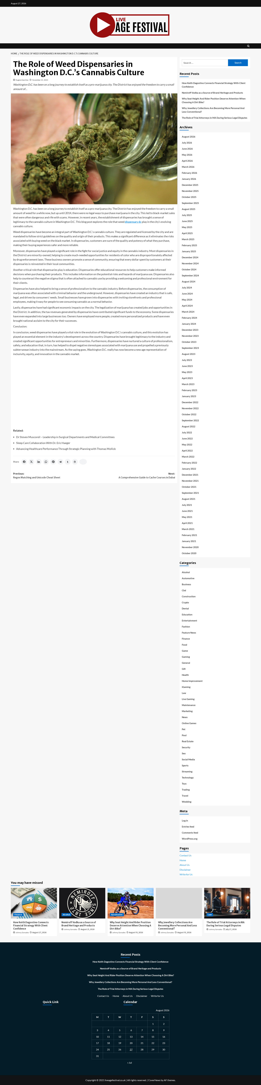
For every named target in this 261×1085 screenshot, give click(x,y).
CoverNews (154, 1080)
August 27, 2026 (39, 932)
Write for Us (186, 874)
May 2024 (187, 299)
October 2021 (189, 486)
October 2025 (189, 197)
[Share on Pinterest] (53, 462)
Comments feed (190, 832)
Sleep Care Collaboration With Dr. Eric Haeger (43, 443)
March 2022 (188, 456)
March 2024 (188, 311)
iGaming (186, 687)
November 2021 (190, 480)
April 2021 (187, 523)
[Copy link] (83, 462)
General (186, 662)
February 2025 (189, 245)
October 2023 (189, 342)
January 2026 (189, 179)
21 (142, 1043)
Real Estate (187, 741)
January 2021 (189, 541)
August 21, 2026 (88, 929)
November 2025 (190, 191)
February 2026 (189, 172)
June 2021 (187, 511)
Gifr (184, 668)
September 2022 (190, 420)
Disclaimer (185, 869)
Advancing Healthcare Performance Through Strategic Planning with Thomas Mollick (66, 448)
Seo (184, 753)
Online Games (189, 723)
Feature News (189, 632)
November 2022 (190, 408)
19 (119, 1043)
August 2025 (188, 209)
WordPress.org (189, 838)
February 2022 (189, 462)
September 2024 (190, 275)
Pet (183, 729)
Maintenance (188, 705)
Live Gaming (188, 699)
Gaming (186, 656)
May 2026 (187, 154)
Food (184, 644)
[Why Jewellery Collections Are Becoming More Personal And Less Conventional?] (179, 903)
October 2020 (189, 553)
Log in (185, 820)
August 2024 (188, 281)
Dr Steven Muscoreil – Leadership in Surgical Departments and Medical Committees (65, 437)
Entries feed (188, 826)
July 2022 (187, 432)
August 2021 (188, 499)
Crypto (185, 602)
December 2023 (190, 329)
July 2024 (187, 287)
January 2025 (189, 251)
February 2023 (189, 390)
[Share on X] (31, 462)
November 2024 (190, 263)
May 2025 (187, 227)
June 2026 (187, 148)
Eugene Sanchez (22, 80)
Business (186, 584)
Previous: (36, 475)
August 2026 (188, 136)
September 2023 (190, 348)
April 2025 (187, 233)
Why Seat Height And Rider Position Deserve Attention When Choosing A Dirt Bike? (214, 100)
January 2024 (189, 323)
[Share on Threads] (75, 462)
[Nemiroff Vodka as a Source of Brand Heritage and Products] (82, 903)
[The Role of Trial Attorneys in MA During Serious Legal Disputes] (227, 903)
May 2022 (187, 444)
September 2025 (190, 203)
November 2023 (190, 335)
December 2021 (190, 474)
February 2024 (189, 317)
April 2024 (187, 305)
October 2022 (189, 414)
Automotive (188, 578)
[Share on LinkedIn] (39, 462)
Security (186, 747)
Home (183, 860)
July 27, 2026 (231, 929)
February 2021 (189, 535)
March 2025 (188, 239)
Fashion (186, 626)
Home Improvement (192, 681)
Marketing (187, 711)
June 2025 (187, 221)
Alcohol (186, 572)
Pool (184, 735)
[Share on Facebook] (24, 462)
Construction (189, 596)
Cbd (184, 590)
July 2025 (187, 215)
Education (187, 614)
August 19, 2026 (136, 932)
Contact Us (185, 855)
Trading (186, 789)
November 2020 (190, 547)
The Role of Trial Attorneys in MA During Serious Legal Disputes (214, 117)
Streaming (187, 771)
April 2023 (187, 378)
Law (184, 693)
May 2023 (187, 372)
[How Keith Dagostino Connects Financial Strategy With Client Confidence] (34, 903)
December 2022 (190, 402)
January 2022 (189, 468)
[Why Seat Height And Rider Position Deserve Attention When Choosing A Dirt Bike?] (131, 903)
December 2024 (190, 257)
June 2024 (187, 293)
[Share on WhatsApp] (46, 462)
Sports (185, 765)
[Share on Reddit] (60, 462)
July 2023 (187, 360)
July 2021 (187, 505)
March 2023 (188, 384)
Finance (186, 638)
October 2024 (189, 269)
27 (131, 1049)
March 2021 (188, 529)
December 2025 (190, 185)
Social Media (188, 759)
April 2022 (187, 450)
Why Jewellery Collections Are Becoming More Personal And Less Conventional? (213, 110)
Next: (147, 475)
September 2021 (190, 492)
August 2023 (188, 354)
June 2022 (187, 438)
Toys (184, 783)
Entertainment (189, 620)
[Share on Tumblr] (68, 462)
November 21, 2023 (40, 80)
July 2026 (187, 142)
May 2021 (187, 517)
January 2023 (189, 396)
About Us (185, 864)
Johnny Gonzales (22, 932)
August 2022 (188, 426)
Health (185, 675)
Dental (185, 608)
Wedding (186, 801)
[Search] (248, 46)
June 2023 (187, 366)
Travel (185, 795)
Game (185, 650)
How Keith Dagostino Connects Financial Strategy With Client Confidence (213, 85)
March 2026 (188, 166)
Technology (188, 777)
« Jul (129, 1062)
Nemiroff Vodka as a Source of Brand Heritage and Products (212, 92)
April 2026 (187, 160)
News (185, 717)
